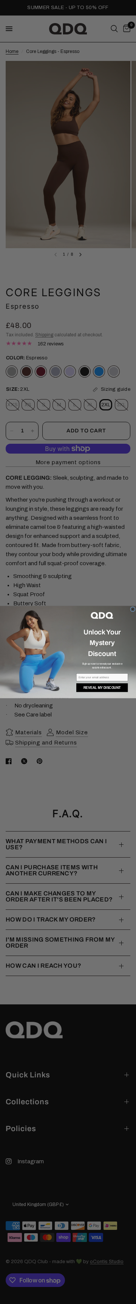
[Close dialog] (133, 609)
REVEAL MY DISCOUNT (102, 688)
